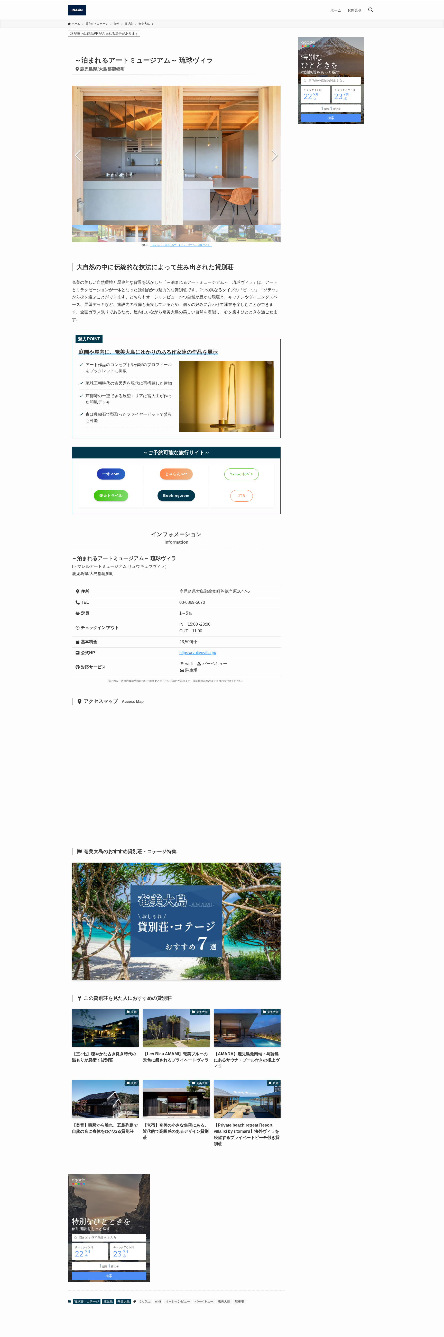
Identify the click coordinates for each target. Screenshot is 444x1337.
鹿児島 (108, 1301)
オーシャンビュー (177, 1301)
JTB (241, 496)
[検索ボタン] (370, 10)
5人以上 (145, 1301)
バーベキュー (204, 1301)
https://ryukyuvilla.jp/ (197, 653)
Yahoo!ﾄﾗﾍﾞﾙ (241, 474)
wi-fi (158, 1301)
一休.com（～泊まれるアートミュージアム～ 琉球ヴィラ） (181, 245)
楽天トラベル (111, 495)
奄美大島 (123, 1301)
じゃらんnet (176, 474)
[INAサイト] (77, 10)
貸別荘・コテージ (86, 1301)
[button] (274, 155)
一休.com (110, 474)
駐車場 (239, 1301)
